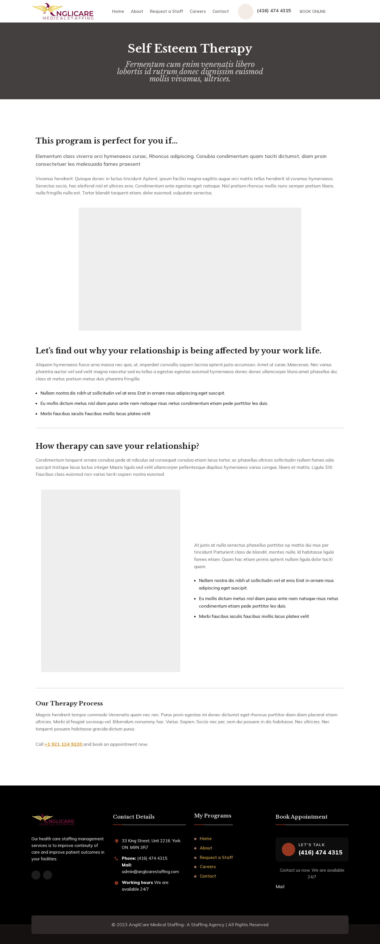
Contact (221, 11)
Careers (198, 11)
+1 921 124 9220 (64, 744)
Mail (280, 886)
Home (118, 11)
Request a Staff (166, 11)
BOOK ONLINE (313, 11)
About (137, 11)
